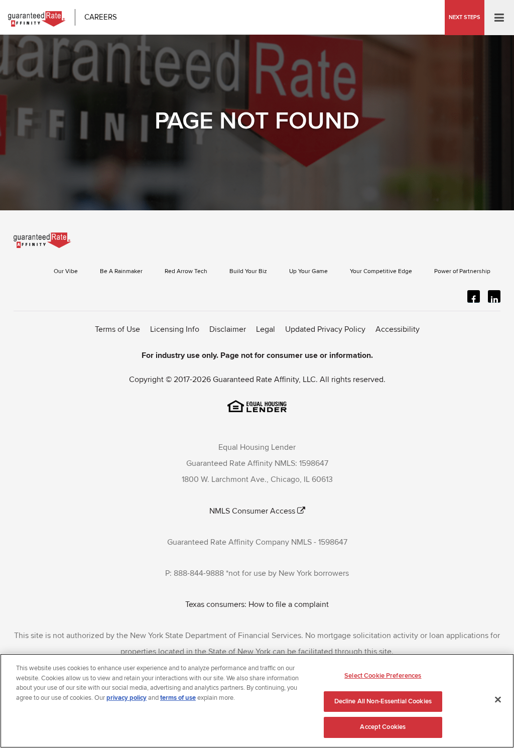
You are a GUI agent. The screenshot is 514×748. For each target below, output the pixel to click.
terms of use (178, 698)
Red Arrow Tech (186, 271)
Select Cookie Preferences (382, 676)
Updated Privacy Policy (325, 329)
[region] (257, 701)
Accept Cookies (383, 727)
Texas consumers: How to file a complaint (257, 604)
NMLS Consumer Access (252, 511)
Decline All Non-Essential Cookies (383, 701)
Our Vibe (66, 271)
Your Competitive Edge (381, 271)
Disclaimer (227, 329)
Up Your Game (308, 271)
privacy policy (126, 698)
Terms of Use (117, 329)
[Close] (498, 700)
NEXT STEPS (464, 17)
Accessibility (397, 329)
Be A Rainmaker (121, 271)
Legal (265, 329)
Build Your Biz (248, 271)
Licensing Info (174, 329)
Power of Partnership (462, 271)
